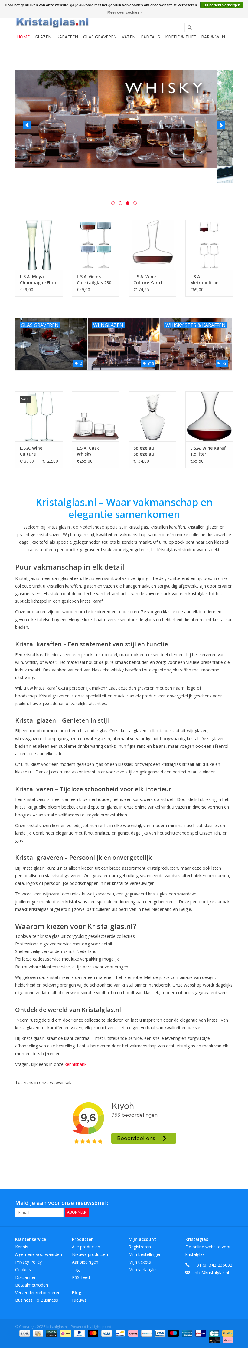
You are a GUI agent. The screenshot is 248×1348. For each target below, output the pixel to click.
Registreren (140, 1247)
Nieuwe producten (90, 1254)
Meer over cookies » (124, 12)
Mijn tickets (140, 1262)
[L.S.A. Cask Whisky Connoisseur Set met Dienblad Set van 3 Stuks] (96, 416)
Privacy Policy (28, 1262)
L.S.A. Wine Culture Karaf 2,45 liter (147, 280)
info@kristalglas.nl (211, 1272)
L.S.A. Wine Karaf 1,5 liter (208, 451)
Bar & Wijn (213, 37)
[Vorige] (27, 125)
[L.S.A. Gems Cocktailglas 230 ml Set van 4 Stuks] (96, 245)
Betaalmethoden (31, 1285)
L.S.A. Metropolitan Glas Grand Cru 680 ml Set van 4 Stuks (207, 280)
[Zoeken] (187, 28)
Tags (77, 1269)
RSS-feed (81, 1277)
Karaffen (67, 37)
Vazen (128, 37)
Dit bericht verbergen (222, 5)
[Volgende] (221, 125)
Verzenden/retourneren (37, 1292)
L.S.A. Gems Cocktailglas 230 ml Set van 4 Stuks (94, 280)
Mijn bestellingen (145, 1254)
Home (23, 37)
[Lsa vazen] (124, 126)
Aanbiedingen (85, 1262)
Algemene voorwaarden (38, 1254)
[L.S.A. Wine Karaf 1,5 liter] (209, 416)
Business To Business (36, 1300)
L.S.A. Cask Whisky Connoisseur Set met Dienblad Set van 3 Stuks (95, 451)
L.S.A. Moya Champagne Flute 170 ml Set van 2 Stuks (38, 280)
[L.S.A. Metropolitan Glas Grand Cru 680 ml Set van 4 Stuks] (209, 245)
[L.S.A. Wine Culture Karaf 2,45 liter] (152, 245)
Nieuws (79, 1300)
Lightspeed (101, 1326)
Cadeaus (150, 37)
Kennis (21, 1247)
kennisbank (75, 1064)
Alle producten (86, 1247)
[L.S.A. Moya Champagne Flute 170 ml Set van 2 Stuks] (39, 245)
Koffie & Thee (180, 37)
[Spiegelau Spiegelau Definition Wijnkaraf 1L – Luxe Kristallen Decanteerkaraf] (152, 416)
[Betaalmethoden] (24, 1333)
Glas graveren (100, 37)
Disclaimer (25, 1277)
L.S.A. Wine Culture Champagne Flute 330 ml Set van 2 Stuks (38, 451)
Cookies (23, 1269)
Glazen (43, 37)
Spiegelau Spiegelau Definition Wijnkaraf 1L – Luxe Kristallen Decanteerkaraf (150, 451)
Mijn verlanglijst (144, 1269)
